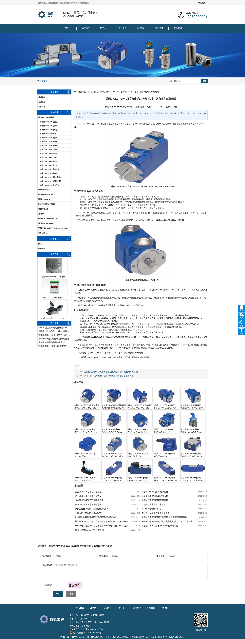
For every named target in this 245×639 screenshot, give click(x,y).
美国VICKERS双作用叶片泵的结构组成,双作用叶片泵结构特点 (169, 521)
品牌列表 (86, 28)
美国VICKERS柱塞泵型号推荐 (155, 500)
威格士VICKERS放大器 (49, 165)
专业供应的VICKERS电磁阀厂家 (89, 500)
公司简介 (141, 28)
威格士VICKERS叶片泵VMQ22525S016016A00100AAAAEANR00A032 (114, 455)
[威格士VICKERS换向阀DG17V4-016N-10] (87, 467)
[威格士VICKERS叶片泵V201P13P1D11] (141, 250)
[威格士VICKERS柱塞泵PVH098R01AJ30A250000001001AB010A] (193, 395)
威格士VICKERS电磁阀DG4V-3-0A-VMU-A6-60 (138, 479)
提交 (58, 594)
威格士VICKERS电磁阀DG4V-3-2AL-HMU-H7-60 (165, 479)
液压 (40, 243)
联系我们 (178, 28)
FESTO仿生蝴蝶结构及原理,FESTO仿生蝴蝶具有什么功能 (54, 327)
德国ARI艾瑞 (43, 209)
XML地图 (201, 3)
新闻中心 (122, 28)
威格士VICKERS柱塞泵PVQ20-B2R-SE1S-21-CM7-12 (112, 431)
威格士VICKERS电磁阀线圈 (50, 181)
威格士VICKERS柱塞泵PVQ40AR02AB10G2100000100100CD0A (140, 431)
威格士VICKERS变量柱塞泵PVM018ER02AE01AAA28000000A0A (87, 406)
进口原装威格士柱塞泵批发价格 (155, 512)
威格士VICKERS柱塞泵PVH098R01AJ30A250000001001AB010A (193, 406)
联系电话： (104, 556)
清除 (71, 594)
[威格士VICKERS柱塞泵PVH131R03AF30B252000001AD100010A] (87, 419)
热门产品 (54, 254)
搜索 (204, 81)
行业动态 (41, 102)
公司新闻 (41, 97)
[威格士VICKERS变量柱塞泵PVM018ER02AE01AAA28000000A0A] (87, 395)
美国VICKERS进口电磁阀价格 (155, 491)
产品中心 (104, 28)
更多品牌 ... (42, 233)
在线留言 (159, 28)
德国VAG (41, 213)
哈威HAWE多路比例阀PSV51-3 (54, 318)
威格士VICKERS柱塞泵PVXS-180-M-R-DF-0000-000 (192, 431)
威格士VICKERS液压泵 (49, 141)
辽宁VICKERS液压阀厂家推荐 (88, 495)
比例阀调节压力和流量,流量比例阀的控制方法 (54, 338)
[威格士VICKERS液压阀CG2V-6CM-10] (166, 443)
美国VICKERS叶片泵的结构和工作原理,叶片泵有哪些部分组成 (131, 91)
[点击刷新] (75, 585)
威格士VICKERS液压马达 (49, 169)
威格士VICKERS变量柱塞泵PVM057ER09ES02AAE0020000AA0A (114, 406)
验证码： (48, 584)
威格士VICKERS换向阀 (49, 161)
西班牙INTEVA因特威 (46, 204)
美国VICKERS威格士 (46, 117)
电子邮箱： (161, 556)
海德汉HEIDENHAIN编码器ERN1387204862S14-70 (54, 276)
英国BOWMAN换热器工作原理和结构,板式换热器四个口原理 (111, 372)
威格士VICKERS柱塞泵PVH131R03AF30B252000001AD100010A (87, 431)
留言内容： (47, 564)
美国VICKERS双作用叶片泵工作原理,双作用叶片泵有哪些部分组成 (103, 521)
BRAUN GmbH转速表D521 (54, 297)
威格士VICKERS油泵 (48, 133)
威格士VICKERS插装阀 (49, 173)
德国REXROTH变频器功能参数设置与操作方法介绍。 (54, 345)
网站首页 (80, 607)
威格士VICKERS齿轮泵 (49, 157)
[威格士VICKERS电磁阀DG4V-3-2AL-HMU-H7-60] (166, 467)
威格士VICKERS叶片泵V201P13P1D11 (138, 455)
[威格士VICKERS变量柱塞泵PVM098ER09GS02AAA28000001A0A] (140, 395)
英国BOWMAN (44, 199)
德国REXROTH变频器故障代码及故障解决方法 (54, 334)
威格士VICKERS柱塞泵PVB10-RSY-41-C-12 (164, 431)
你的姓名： (47, 556)
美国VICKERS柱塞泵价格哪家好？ (90, 491)
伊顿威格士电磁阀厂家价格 (153, 504)
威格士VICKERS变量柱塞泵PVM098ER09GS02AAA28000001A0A (140, 406)
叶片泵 (90, 123)
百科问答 (41, 106)
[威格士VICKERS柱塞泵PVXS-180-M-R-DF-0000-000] (193, 419)
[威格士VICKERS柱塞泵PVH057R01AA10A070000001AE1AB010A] (166, 395)
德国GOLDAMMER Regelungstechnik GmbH (54, 228)
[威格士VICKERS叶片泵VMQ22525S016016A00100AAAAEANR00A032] (141, 156)
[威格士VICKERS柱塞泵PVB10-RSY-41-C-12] (166, 419)
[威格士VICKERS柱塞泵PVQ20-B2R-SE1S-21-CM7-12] (114, 419)
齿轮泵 (137, 297)
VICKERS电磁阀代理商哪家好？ (156, 495)
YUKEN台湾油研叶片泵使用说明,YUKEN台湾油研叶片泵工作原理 (103, 525)
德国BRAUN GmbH (46, 223)
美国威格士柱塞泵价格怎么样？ (89, 512)
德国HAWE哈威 (44, 189)
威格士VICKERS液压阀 (49, 145)
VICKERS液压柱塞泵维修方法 (88, 504)
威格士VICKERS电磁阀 (49, 125)
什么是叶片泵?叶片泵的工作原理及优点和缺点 (95, 517)
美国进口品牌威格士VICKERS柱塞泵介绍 (160, 525)
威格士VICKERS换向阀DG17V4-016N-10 (85, 479)
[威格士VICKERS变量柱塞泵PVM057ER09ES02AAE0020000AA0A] (114, 395)
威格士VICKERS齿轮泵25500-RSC (85, 455)
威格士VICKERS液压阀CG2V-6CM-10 (164, 455)
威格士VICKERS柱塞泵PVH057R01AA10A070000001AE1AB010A (166, 406)
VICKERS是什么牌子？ (152, 508)
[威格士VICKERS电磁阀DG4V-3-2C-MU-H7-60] (114, 467)
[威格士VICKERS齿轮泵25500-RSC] (87, 443)
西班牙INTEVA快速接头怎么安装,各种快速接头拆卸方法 (109, 376)
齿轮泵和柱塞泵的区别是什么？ (52, 342)
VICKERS (82, 123)
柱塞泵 (129, 297)
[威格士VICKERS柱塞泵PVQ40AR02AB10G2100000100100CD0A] (140, 419)
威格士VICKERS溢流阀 (49, 149)
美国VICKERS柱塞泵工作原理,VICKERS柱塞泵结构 (164, 517)
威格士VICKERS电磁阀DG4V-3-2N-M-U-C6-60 (191, 479)
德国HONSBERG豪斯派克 (48, 218)
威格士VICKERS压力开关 (49, 185)
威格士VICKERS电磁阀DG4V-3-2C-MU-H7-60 (112, 479)
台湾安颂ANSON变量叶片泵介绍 (89, 529)
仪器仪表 (41, 248)
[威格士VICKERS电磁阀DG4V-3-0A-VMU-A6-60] (140, 467)
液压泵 (127, 123)
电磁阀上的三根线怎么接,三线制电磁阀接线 (54, 331)
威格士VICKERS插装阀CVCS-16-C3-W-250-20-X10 (191, 455)
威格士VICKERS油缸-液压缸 (51, 177)
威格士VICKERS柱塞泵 (49, 121)
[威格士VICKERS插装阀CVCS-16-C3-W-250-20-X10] (193, 443)
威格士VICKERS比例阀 (49, 137)
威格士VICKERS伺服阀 (49, 153)
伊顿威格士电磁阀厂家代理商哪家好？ (92, 508)
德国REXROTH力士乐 (46, 194)
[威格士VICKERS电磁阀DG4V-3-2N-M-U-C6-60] (193, 467)
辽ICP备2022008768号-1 (92, 629)
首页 (67, 28)
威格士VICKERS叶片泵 (49, 129)
